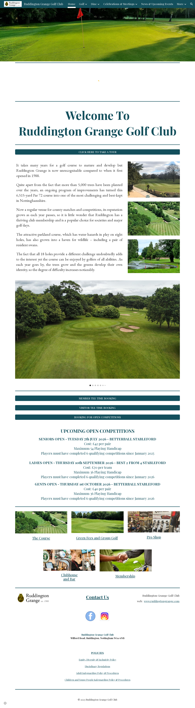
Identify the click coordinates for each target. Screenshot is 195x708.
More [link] (180, 4)
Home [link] (71, 4)
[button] (191, 4)
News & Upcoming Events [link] (157, 4)
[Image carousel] (97, 333)
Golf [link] (81, 4)
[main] (97, 123)
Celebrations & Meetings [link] (118, 4)
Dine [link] (94, 4)
